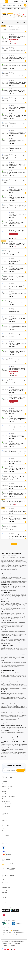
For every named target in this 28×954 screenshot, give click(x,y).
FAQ (3, 830)
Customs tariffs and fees (8, 796)
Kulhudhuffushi (6, 887)
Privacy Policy (18, 943)
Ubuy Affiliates (5, 835)
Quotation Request (7, 786)
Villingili (4, 897)
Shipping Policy (6, 799)
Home (3, 8)
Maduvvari (4, 892)
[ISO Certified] (16, 923)
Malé (3, 880)
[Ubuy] (6, 1)
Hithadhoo (4, 885)
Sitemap (4, 791)
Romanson (3, 681)
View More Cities (6, 900)
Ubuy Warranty (6, 806)
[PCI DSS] (5, 923)
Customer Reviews (6, 823)
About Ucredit (5, 833)
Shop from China (17, 934)
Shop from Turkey (7, 937)
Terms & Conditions (7, 943)
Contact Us (5, 784)
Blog (3, 828)
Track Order (5, 794)
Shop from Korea (4, 559)
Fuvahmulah (5, 882)
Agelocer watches (5, 693)
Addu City (4, 890)
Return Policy (5, 825)
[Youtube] (8, 949)
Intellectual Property (7, 789)
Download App (6, 818)
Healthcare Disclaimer (7, 809)
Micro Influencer (6, 801)
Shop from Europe (18, 937)
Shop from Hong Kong (19, 932)
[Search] (25, 5)
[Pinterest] (14, 949)
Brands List (4, 820)
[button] (16, 2)
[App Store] (6, 910)
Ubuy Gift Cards (6, 838)
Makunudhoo (5, 895)
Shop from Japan (7, 932)
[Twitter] (12, 949)
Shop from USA (6, 930)
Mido (2, 703)
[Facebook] (3, 949)
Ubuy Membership (6, 804)
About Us (4, 781)
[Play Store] (15, 910)
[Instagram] (5, 949)
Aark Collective (4, 712)
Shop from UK (15, 930)
